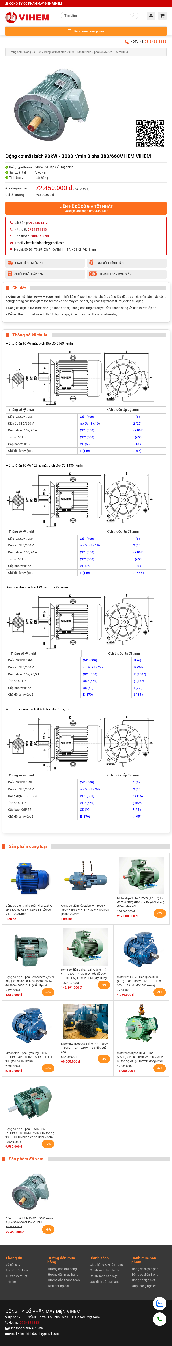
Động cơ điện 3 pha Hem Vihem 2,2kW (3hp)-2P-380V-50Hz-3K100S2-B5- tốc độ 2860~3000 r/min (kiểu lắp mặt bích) (29, 981)
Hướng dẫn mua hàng (63, 1274)
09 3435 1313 (156, 42)
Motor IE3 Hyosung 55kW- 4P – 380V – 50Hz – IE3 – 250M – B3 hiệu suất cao (84, 1048)
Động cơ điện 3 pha (145, 1269)
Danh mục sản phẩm (88, 31)
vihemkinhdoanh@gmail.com (44, 243)
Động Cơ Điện (32, 52)
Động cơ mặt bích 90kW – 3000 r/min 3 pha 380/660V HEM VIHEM (29, 1220)
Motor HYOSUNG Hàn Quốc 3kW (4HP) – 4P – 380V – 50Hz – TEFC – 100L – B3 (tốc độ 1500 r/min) (140, 981)
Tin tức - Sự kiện (17, 1270)
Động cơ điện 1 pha (145, 1274)
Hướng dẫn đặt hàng (62, 1269)
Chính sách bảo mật (104, 1276)
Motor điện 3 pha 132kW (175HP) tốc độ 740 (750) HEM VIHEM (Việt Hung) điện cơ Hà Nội (140, 902)
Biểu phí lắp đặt (58, 1286)
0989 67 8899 (34, 1328)
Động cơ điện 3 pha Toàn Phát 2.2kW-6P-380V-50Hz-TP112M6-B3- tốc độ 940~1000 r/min (29, 910)
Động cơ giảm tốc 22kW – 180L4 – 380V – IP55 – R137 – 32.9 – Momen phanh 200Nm (85, 910)
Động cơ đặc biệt (143, 1280)
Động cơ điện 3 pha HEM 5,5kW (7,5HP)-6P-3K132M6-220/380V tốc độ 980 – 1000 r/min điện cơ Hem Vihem (29, 1133)
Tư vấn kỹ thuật (16, 1276)
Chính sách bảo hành (104, 1270)
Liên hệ (11, 1281)
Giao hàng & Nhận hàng (106, 1264)
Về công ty (13, 1264)
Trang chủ (15, 52)
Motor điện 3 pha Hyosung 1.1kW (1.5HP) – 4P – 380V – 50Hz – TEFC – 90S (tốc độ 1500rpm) (29, 1057)
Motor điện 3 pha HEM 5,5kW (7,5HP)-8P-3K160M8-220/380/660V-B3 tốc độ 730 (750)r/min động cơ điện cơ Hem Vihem (141, 1057)
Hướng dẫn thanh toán (64, 1280)
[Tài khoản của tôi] (152, 16)
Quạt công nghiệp (144, 1286)
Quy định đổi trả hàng (105, 1281)
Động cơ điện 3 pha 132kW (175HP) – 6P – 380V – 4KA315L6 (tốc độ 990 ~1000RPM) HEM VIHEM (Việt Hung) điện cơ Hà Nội (85, 974)
